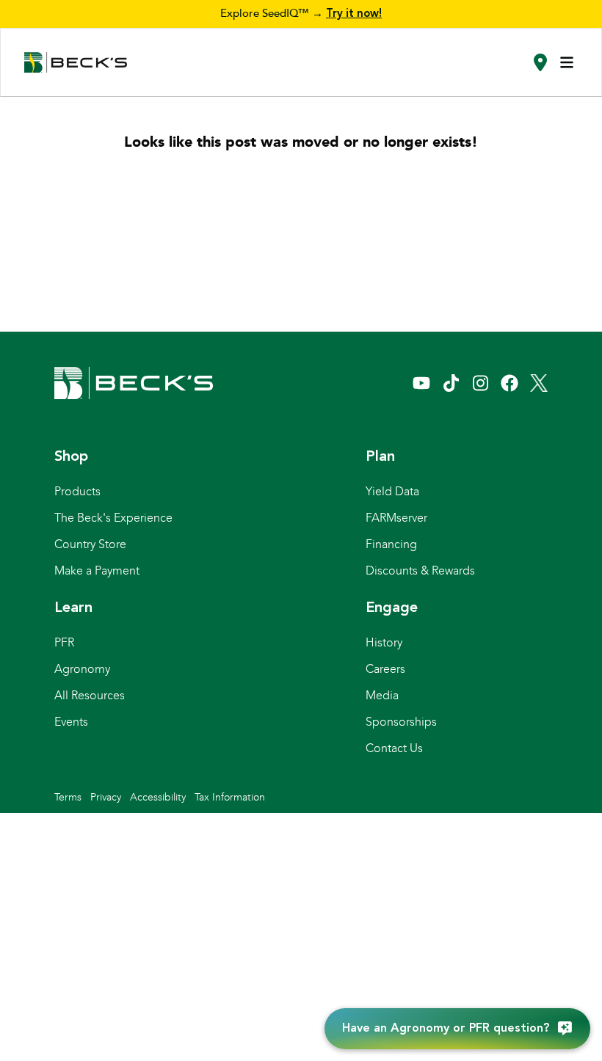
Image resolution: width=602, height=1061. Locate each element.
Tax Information (230, 797)
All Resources (89, 695)
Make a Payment (96, 570)
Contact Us (394, 748)
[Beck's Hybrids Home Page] (75, 62)
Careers (385, 669)
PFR (64, 642)
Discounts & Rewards (420, 570)
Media (382, 695)
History (384, 642)
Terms (67, 797)
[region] (301, 14)
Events (71, 722)
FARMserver (396, 518)
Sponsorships (401, 722)
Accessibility (158, 797)
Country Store (90, 544)
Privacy (105, 797)
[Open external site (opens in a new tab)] (421, 383)
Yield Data (392, 491)
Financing (391, 544)
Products (77, 491)
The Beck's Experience (113, 518)
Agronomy (82, 669)
